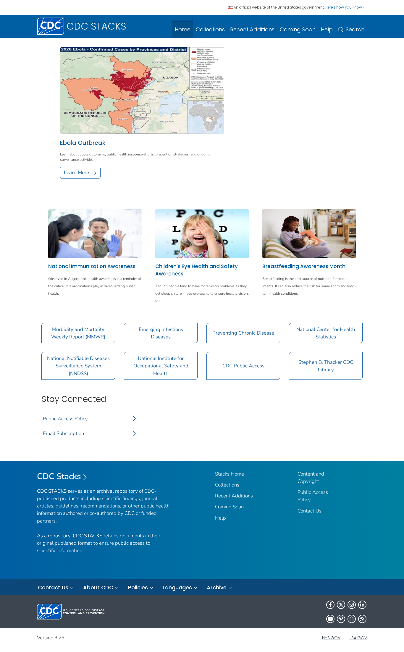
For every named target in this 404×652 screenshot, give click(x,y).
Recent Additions (252, 29)
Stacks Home (229, 474)
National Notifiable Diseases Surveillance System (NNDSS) (78, 366)
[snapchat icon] (351, 619)
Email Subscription (63, 433)
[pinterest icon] (341, 619)
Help (327, 29)
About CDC (98, 587)
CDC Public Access (243, 365)
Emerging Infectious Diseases (161, 333)
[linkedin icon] (362, 604)
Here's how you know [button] (344, 7)
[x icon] (341, 604)
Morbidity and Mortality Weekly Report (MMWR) (78, 333)
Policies (138, 587)
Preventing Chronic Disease (243, 333)
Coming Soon (298, 29)
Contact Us (309, 510)
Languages (177, 587)
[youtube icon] (330, 619)
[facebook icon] (330, 604)
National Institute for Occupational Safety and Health (160, 366)
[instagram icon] (351, 604)
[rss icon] (362, 619)
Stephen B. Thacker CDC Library (325, 366)
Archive (217, 587)
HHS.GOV (331, 638)
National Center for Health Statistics (325, 333)
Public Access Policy (65, 418)
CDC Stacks (59, 476)
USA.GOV (358, 638)
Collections (210, 29)
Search (355, 29)
